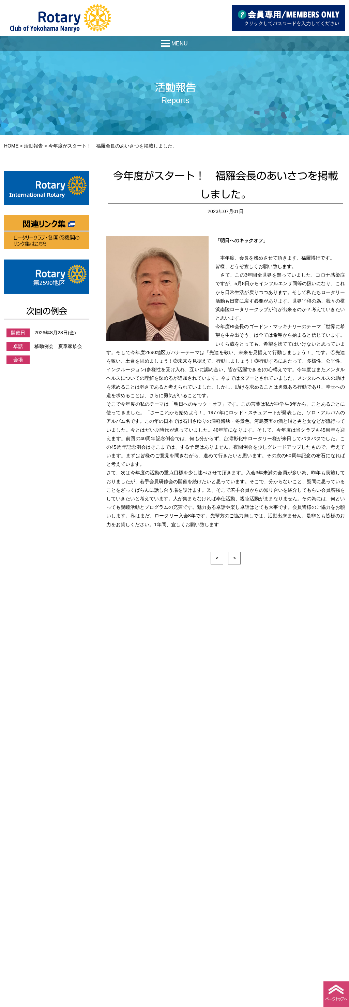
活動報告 (33, 146)
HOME (11, 146)
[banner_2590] (46, 263)
